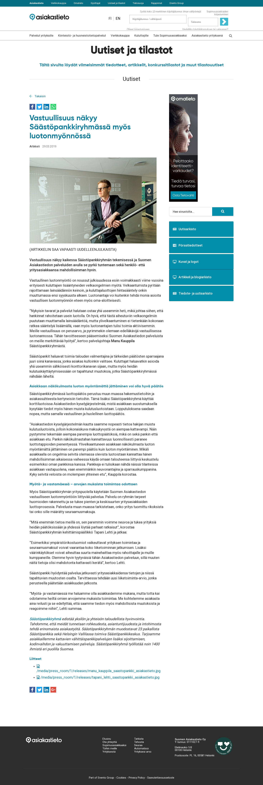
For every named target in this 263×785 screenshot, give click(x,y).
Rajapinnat (156, 3)
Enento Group (177, 3)
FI (110, 18)
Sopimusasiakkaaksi (114, 745)
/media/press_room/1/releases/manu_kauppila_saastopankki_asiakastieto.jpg (98, 671)
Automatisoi (141, 748)
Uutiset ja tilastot (116, 3)
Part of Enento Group (101, 777)
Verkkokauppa (58, 3)
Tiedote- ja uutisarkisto (196, 293)
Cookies (121, 777)
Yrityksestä (109, 751)
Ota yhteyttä (110, 742)
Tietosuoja (138, 3)
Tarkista (138, 738)
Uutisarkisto (187, 229)
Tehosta (139, 742)
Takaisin (40, 96)
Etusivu (107, 738)
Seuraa (138, 745)
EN (118, 18)
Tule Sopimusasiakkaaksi (170, 35)
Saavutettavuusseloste (160, 777)
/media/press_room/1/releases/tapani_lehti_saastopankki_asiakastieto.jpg (99, 677)
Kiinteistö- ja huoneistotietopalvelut (82, 35)
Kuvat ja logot (189, 262)
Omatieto (78, 3)
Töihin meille (110, 748)
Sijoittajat (95, 3)
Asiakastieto (36, 3)
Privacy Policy (137, 777)
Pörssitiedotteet (191, 245)
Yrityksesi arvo (142, 751)
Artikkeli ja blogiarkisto (195, 277)
